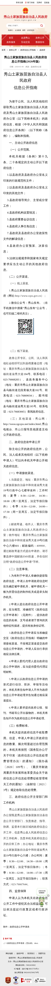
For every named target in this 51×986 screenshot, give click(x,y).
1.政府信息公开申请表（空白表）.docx (22, 943)
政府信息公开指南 (28, 50)
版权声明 (20, 953)
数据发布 (40, 42)
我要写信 (41, 953)
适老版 (46, 3)
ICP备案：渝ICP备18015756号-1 (26, 969)
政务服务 (11, 42)
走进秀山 (25, 38)
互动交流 (25, 42)
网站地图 (9, 953)
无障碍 (39, 3)
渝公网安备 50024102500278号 (26, 972)
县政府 (42, 50)
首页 (11, 38)
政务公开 (40, 38)
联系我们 (31, 953)
